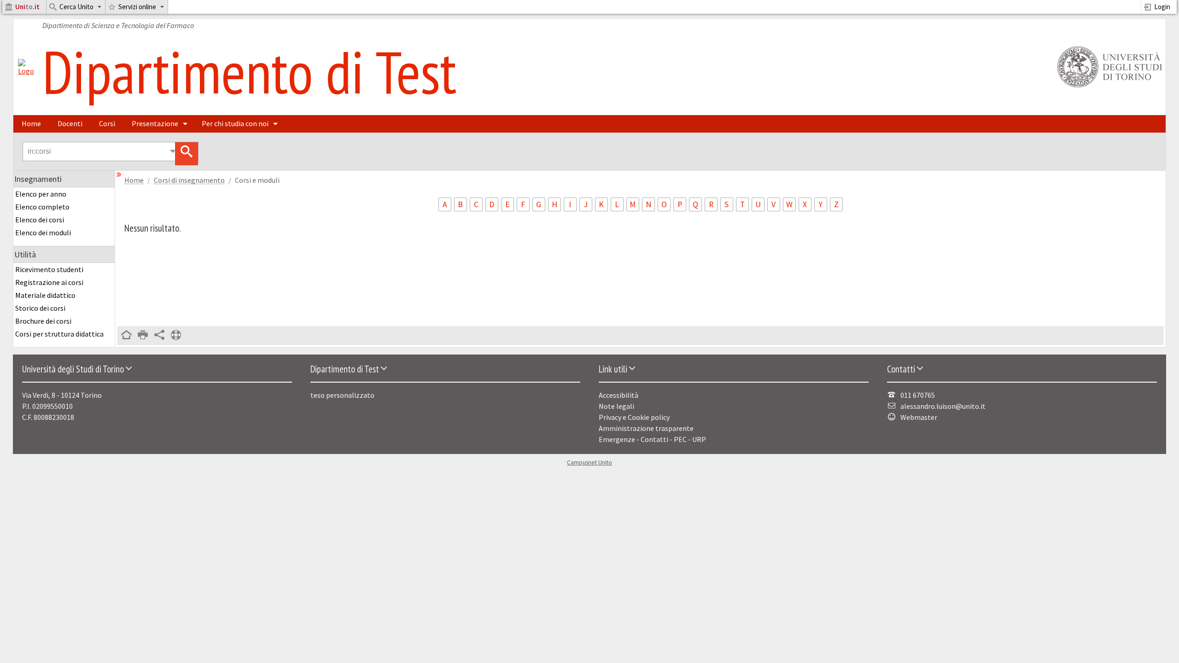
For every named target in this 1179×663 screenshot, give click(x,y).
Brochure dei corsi (43, 321)
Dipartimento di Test (249, 72)
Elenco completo (42, 206)
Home (31, 123)
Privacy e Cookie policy (634, 417)
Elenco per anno (40, 193)
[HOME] (126, 335)
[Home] (26, 71)
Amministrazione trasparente (646, 428)
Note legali (616, 406)
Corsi (107, 123)
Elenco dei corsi (39, 219)
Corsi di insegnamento (189, 180)
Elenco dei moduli (43, 232)
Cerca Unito (76, 6)
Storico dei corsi (40, 308)
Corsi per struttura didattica (59, 333)
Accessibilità (618, 395)
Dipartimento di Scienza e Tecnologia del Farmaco (118, 25)
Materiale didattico (45, 295)
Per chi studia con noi (235, 123)
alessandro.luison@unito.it (943, 406)
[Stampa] (142, 335)
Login (1162, 6)
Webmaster (918, 417)
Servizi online (137, 6)
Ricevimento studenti (49, 269)
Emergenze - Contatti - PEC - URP (652, 439)
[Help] (176, 335)
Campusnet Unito (589, 462)
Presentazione (155, 123)
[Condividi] (159, 335)
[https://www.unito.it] (1108, 86)
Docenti (70, 123)
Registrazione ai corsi (49, 282)
